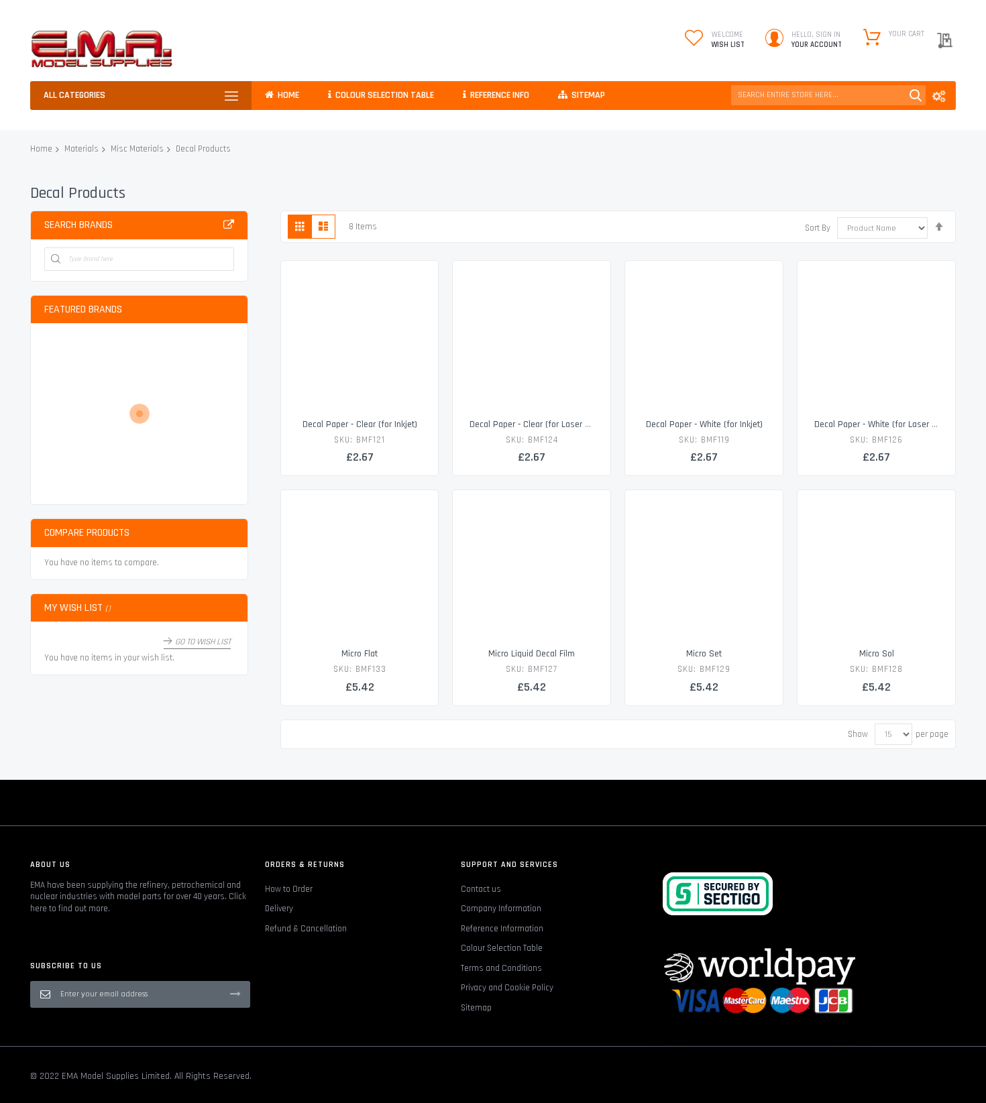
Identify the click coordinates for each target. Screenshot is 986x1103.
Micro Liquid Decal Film (531, 654)
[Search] (916, 95)
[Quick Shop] (359, 339)
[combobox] (828, 95)
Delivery (279, 908)
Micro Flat (359, 654)
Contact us (481, 889)
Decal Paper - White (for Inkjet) (704, 424)
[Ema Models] (101, 49)
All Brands (228, 224)
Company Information (501, 908)
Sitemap (476, 1007)
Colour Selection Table (502, 948)
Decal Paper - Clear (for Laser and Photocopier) (559, 424)
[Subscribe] (235, 993)
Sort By (817, 228)
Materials (81, 148)
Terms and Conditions (501, 968)
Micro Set (704, 654)
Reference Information (502, 928)
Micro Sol (876, 654)
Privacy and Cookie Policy (507, 987)
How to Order (289, 889)
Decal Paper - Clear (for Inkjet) (360, 424)
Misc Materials (137, 148)
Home (41, 148)
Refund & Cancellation (306, 928)
